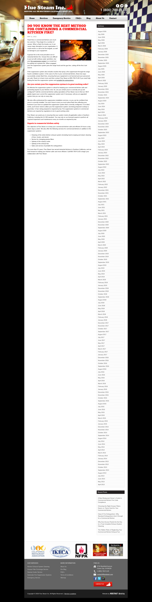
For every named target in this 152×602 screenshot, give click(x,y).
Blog (88, 18)
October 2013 (102, 467)
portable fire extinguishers (65, 80)
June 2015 (101, 409)
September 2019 (103, 262)
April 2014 (101, 450)
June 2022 (101, 173)
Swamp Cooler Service (34, 572)
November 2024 (103, 92)
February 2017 (103, 352)
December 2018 (103, 288)
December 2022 (103, 155)
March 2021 (102, 213)
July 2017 (101, 337)
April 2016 (101, 380)
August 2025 (102, 66)
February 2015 (103, 421)
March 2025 (102, 80)
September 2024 (103, 98)
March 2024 (102, 115)
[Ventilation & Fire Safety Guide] (100, 555)
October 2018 (102, 294)
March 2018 (102, 314)
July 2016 (101, 372)
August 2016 (102, 369)
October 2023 (102, 129)
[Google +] (126, 7)
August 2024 (102, 101)
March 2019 (102, 279)
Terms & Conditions (66, 575)
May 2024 (101, 109)
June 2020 (101, 236)
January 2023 (102, 152)
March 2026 (102, 46)
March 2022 (102, 181)
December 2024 (103, 89)
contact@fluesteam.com (105, 574)
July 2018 (101, 303)
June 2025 (101, 72)
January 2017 (102, 354)
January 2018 (102, 320)
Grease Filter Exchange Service (37, 569)
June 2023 (101, 141)
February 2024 (103, 118)
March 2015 (102, 418)
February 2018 (103, 317)
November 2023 (103, 126)
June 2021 (101, 207)
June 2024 (101, 106)
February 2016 (103, 386)
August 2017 (102, 334)
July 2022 (101, 170)
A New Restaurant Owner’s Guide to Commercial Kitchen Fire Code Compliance (110, 500)
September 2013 (103, 470)
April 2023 (101, 147)
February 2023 (103, 150)
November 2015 (103, 395)
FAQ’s (78, 18)
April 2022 (101, 178)
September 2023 (103, 132)
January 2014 (102, 458)
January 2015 (102, 424)
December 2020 (103, 222)
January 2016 (102, 389)
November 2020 (103, 225)
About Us (100, 18)
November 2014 (103, 430)
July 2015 (101, 406)
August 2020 (102, 230)
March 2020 (102, 245)
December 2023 (103, 124)
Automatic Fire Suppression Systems (39, 575)
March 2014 (102, 453)
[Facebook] (117, 7)
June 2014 (101, 444)
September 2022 (103, 164)
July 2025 (101, 69)
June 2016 (101, 375)
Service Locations (70, 593)
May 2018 (101, 308)
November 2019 (103, 256)
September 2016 (103, 366)
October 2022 (102, 161)
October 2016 (102, 363)
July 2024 (101, 103)
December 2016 (103, 357)
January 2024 (102, 121)
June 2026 (101, 37)
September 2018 (103, 297)
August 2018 (102, 300)
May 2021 (101, 210)
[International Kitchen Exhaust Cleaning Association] (60, 557)
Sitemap (63, 578)
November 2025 (103, 57)
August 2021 (102, 202)
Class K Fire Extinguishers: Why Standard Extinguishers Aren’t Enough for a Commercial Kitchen (110, 516)
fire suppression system (38, 61)
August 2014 (102, 438)
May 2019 (101, 274)
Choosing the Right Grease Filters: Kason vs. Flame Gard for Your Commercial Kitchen (109, 508)
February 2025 (103, 83)
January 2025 (102, 86)
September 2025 (103, 63)
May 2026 (101, 40)
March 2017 (102, 349)
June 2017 (101, 340)
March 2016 (102, 383)
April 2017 (101, 346)
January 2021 (102, 219)
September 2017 (103, 331)
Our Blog (63, 569)
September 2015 (103, 401)
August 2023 (102, 135)
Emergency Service (62, 18)
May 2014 (101, 447)
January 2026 (102, 51)
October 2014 (102, 432)
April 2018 (101, 311)
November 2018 (103, 291)
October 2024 (102, 95)
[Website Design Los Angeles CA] (117, 593)
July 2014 (101, 441)
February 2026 (103, 49)
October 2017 (102, 328)
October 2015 (102, 398)
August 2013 (102, 473)
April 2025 (101, 77)
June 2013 (101, 479)
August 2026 (102, 31)
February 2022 (103, 184)
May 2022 (101, 176)
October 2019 (102, 259)
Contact (113, 18)
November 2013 (103, 464)
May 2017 (101, 343)
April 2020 (101, 242)
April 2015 (101, 415)
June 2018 (101, 305)
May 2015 (101, 412)
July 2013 (101, 476)
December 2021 (103, 190)
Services (44, 18)
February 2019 (103, 282)
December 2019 (103, 253)
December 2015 (103, 392)
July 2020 (101, 233)
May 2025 (101, 75)
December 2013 (103, 461)
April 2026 (101, 43)
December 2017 (103, 323)
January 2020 (102, 251)
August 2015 (102, 404)
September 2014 (103, 435)
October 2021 (102, 196)
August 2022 (102, 167)
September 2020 (103, 227)
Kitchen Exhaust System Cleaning (38, 566)
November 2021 (103, 193)
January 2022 (102, 187)
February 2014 (103, 455)
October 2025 (102, 60)
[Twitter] (121, 7)
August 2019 (102, 265)
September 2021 (103, 199)
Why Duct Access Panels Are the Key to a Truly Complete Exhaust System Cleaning (110, 524)
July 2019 (101, 268)
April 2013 (101, 484)
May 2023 (101, 144)
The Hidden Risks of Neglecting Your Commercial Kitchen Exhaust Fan (110, 531)
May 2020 (101, 239)
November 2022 (103, 158)
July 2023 (101, 138)
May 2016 (101, 378)
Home (32, 18)
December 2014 (103, 427)
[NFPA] (81, 557)
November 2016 (103, 360)
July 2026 (101, 34)
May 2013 (101, 481)
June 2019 (101, 271)
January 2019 (102, 285)
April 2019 (101, 277)
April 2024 (101, 112)
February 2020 (103, 248)
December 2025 (103, 54)
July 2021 (101, 204)
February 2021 (103, 216)
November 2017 (103, 326)
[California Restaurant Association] (38, 557)
